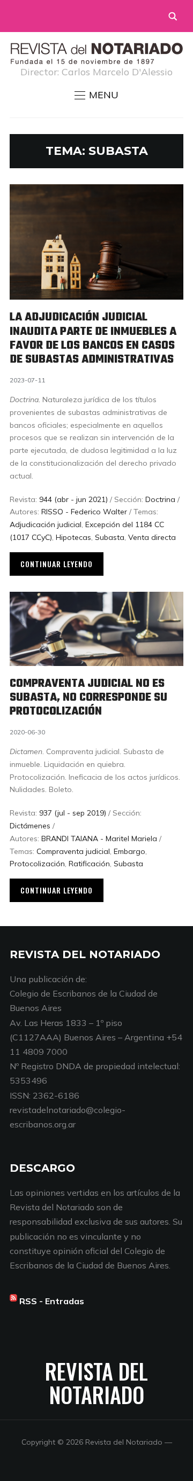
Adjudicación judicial (45, 524)
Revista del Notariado (96, 1383)
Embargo (129, 851)
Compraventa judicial (73, 851)
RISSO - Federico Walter (84, 511)
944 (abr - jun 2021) (73, 499)
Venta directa (152, 537)
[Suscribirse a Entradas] (13, 1301)
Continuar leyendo (56, 563)
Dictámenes (30, 825)
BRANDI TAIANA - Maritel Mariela (99, 838)
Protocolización (37, 863)
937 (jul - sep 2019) (72, 813)
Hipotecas (73, 537)
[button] (96, 95)
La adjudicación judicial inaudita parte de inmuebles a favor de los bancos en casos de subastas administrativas (93, 338)
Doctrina (160, 499)
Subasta (109, 537)
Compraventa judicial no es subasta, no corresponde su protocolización (88, 698)
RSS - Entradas (51, 1301)
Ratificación (89, 863)
